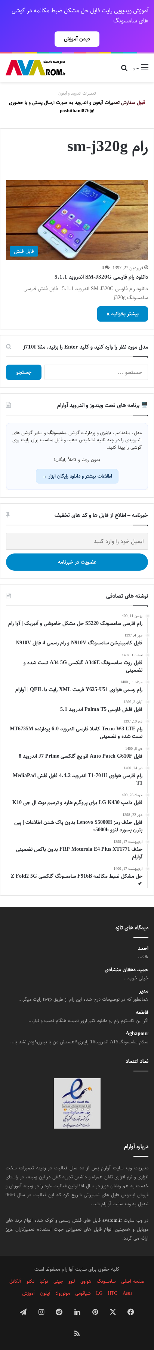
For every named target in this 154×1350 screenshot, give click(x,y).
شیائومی (83, 1293)
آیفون (45, 1293)
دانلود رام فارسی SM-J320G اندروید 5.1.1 (101, 277)
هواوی (86, 1281)
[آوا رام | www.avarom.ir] (35, 68)
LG (99, 1293)
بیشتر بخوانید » (123, 314)
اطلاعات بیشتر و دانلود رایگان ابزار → (77, 476)
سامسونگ (106, 1281)
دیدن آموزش (77, 39)
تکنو (30, 1281)
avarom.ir (112, 1220)
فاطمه (142, 1012)
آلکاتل (15, 1281)
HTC (112, 1293)
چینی (58, 1281)
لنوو (71, 1281)
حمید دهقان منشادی (126, 970)
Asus (127, 1293)
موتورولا (63, 1293)
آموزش (28, 1293)
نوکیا (44, 1281)
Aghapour (137, 1034)
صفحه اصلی (133, 1281)
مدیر (143, 991)
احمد (143, 948)
